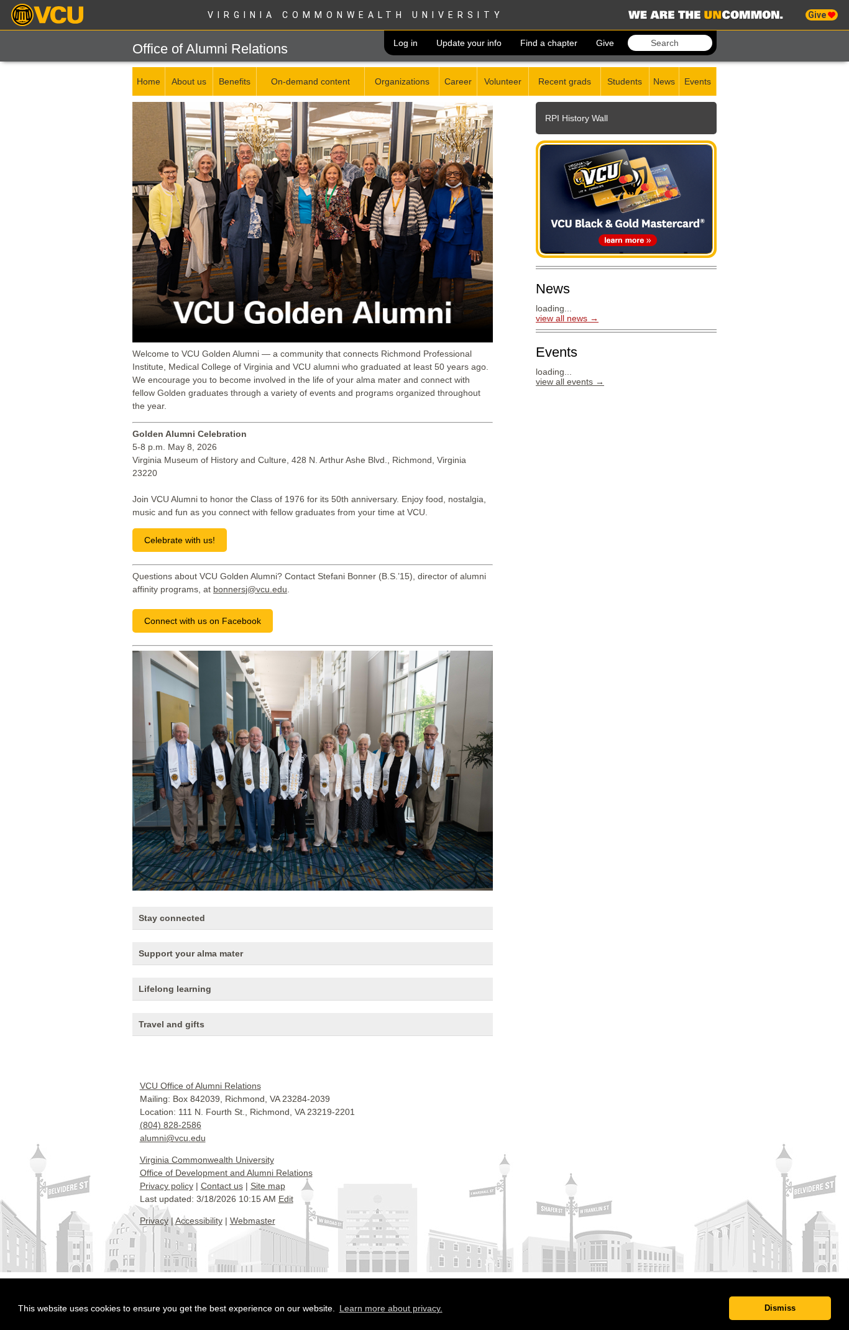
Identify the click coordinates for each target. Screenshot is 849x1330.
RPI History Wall (576, 118)
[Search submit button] (637, 43)
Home (148, 81)
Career (458, 81)
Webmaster (252, 1221)
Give (818, 15)
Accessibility (199, 1221)
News (664, 81)
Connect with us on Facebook (202, 621)
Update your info (469, 43)
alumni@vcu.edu (173, 1138)
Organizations (402, 81)
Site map (267, 1186)
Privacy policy (166, 1186)
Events (697, 81)
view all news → (567, 318)
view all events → (570, 382)
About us (189, 81)
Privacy (154, 1221)
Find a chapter (548, 43)
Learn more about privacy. (391, 1308)
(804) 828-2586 (170, 1125)
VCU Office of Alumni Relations (200, 1086)
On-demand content (310, 81)
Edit (285, 1199)
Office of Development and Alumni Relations (226, 1173)
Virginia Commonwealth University (356, 15)
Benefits (234, 81)
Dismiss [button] (780, 1308)
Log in (405, 43)
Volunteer (502, 81)
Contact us (222, 1186)
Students (624, 81)
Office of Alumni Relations (210, 49)
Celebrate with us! (179, 540)
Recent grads (564, 81)
